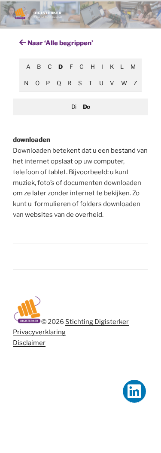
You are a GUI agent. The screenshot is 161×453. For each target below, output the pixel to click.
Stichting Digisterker (97, 322)
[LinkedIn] (134, 391)
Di (73, 106)
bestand (123, 150)
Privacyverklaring (39, 332)
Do (86, 106)
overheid (88, 215)
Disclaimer (29, 343)
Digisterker (47, 13)
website (37, 215)
